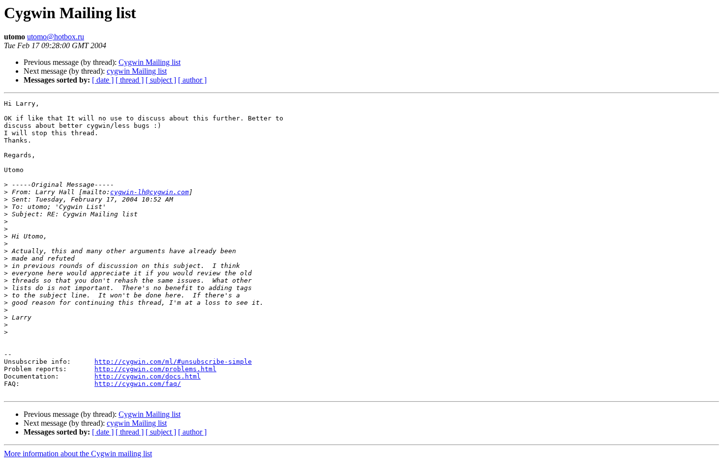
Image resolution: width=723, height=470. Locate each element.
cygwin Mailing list (137, 71)
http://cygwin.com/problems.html (155, 369)
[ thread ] (130, 80)
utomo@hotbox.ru (55, 36)
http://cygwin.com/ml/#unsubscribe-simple (173, 361)
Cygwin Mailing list (150, 62)
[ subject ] (161, 80)
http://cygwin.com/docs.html (147, 376)
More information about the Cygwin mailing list (78, 453)
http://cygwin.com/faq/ (137, 383)
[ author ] (192, 80)
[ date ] (103, 80)
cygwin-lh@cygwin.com (149, 192)
